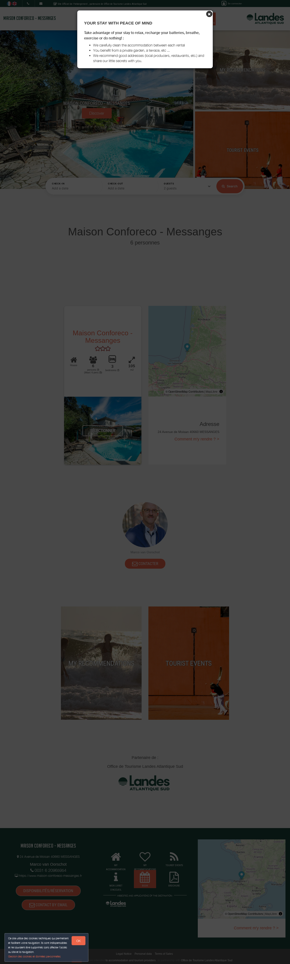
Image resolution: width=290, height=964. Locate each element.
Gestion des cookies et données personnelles (34, 956)
